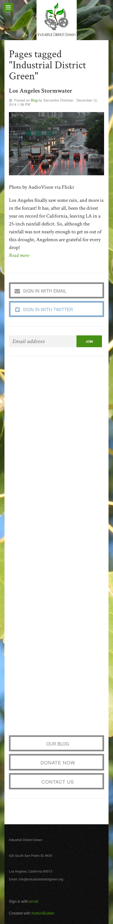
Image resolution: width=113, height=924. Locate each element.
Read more (19, 255)
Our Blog (57, 743)
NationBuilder (43, 913)
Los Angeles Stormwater (40, 91)
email (33, 901)
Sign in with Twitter (48, 309)
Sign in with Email (44, 290)
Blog (34, 100)
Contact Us (58, 781)
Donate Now (57, 762)
